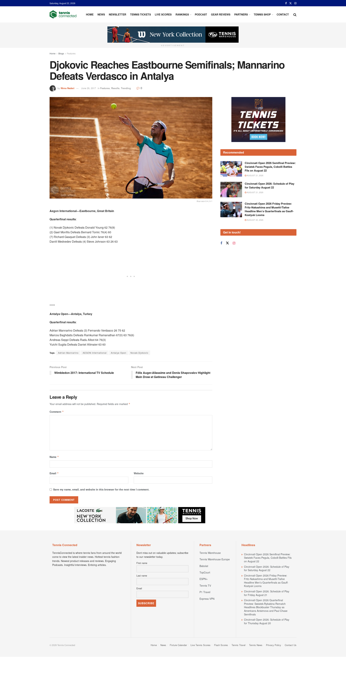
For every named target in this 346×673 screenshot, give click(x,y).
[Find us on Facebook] (286, 3)
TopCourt (204, 572)
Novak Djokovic (139, 352)
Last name (141, 575)
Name (54, 457)
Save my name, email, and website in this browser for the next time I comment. (101, 489)
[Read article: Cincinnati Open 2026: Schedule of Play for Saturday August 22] (231, 189)
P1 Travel (204, 592)
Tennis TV (205, 585)
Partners (241, 14)
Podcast (201, 14)
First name (141, 563)
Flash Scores (221, 645)
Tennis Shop (262, 14)
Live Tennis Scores (200, 645)
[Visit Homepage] (63, 14)
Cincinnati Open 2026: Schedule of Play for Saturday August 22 (269, 185)
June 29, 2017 (88, 88)
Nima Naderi (67, 88)
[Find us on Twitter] (290, 3)
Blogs (61, 53)
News (101, 14)
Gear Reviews (220, 14)
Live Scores (163, 14)
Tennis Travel (238, 645)
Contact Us (290, 645)
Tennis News (255, 645)
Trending (126, 88)
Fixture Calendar (178, 645)
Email (54, 473)
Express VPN (206, 598)
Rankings (182, 14)
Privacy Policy (273, 645)
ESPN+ (203, 579)
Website (139, 473)
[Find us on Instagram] (295, 3)
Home (90, 14)
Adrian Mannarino (68, 352)
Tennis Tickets (140, 14)
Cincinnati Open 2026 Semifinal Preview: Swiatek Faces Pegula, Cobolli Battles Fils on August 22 (270, 166)
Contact (283, 14)
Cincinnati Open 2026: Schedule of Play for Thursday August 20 (266, 621)
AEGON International (95, 352)
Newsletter (117, 14)
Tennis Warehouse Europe (214, 559)
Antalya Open (118, 352)
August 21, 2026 (254, 175)
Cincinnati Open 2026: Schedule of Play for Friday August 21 (266, 593)
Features (71, 53)
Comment (57, 411)
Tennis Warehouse (210, 553)
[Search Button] (294, 14)
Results (115, 88)
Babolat (203, 566)
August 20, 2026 (254, 219)
